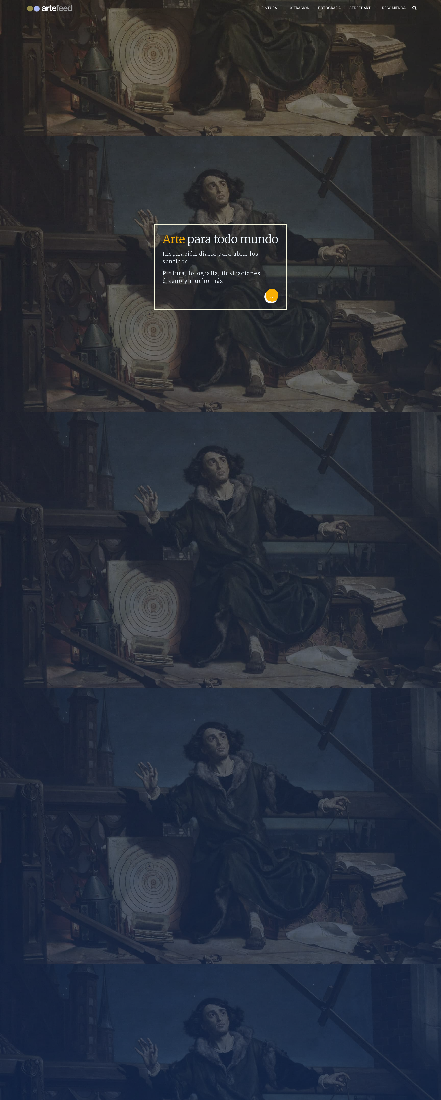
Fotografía (329, 8)
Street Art (360, 8)
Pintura (269, 8)
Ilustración (298, 8)
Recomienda (394, 8)
